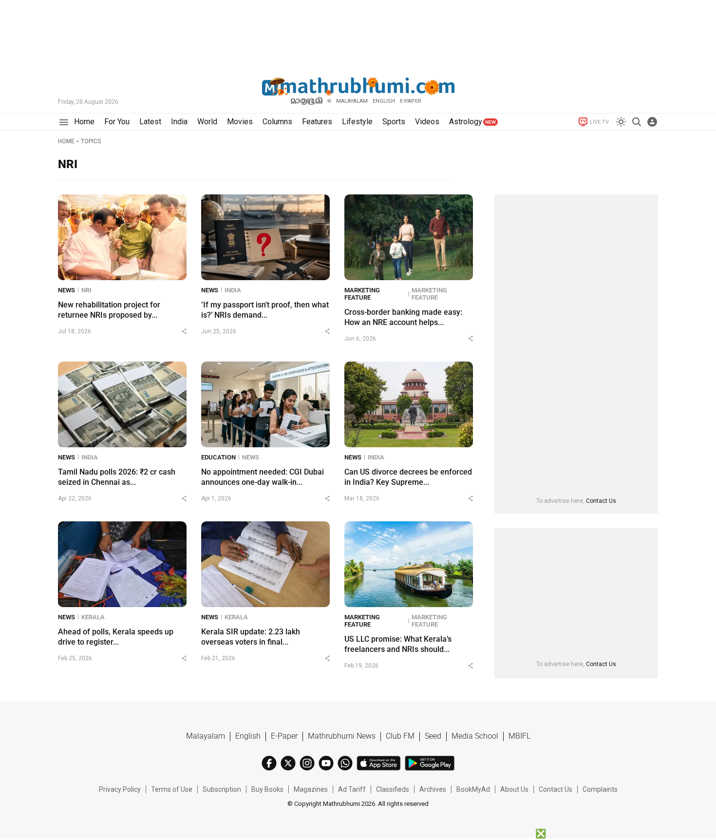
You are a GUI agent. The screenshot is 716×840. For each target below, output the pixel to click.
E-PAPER (410, 101)
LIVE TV (599, 122)
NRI (86, 290)
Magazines (311, 789)
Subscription (222, 789)
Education (218, 457)
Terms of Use (171, 789)
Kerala (93, 617)
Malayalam (352, 101)
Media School (475, 736)
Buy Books (267, 789)
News (66, 290)
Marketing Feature (362, 293)
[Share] (184, 331)
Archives (432, 789)
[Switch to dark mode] (621, 122)
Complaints (600, 789)
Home (66, 141)
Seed (433, 736)
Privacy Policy (120, 789)
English (248, 736)
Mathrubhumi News (342, 736)
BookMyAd (473, 789)
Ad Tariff (352, 789)
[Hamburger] (63, 122)
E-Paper (284, 736)
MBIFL (519, 736)
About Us (514, 789)
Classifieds (392, 789)
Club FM (400, 736)
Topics (91, 141)
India (233, 290)
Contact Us (601, 500)
